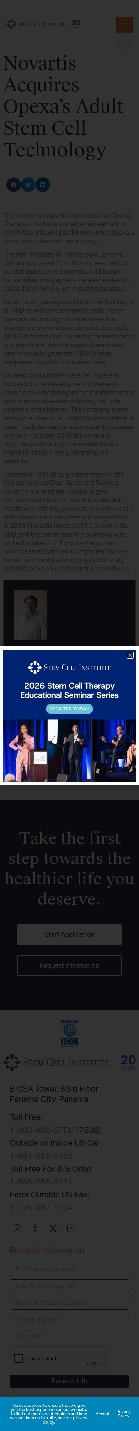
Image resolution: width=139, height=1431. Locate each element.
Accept (103, 1414)
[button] (130, 655)
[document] (69, 715)
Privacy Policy (123, 1414)
